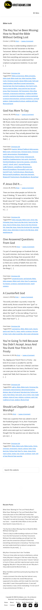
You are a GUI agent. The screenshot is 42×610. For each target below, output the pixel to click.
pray (18, 454)
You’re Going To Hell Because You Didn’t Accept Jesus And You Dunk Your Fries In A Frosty (20, 346)
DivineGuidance (23, 154)
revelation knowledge (17, 96)
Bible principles (30, 76)
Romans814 (21, 169)
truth (10, 334)
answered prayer (17, 279)
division (5, 392)
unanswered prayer (23, 284)
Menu (37, 13)
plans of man (13, 397)
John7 (15, 164)
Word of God (25, 400)
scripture (14, 284)
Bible (34, 279)
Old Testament (24, 91)
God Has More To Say (16, 110)
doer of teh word (14, 392)
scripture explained (31, 96)
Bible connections (18, 76)
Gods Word (17, 83)
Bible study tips (16, 78)
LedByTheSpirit (8, 167)
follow (11, 451)
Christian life (33, 387)
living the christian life (24, 227)
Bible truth (6, 152)
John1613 (33, 162)
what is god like (17, 334)
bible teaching (27, 78)
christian (6, 448)
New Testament (12, 91)
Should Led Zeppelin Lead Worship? (18, 408)
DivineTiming (19, 157)
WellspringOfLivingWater (11, 174)
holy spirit (24, 159)
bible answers (7, 281)
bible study (6, 78)
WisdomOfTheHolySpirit (11, 177)
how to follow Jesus (13, 225)
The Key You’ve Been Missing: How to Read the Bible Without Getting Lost (21, 33)
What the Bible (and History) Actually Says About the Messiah (20, 573)
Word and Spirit (8, 104)
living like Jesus (11, 227)
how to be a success (23, 162)
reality (23, 331)
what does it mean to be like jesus (23, 230)
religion (21, 397)
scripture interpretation (11, 98)
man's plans (7, 454)
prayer (22, 454)
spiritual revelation (26, 98)
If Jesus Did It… (12, 184)
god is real (6, 331)
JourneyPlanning (24, 164)
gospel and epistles (27, 83)
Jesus (18, 331)
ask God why (28, 279)
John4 (11, 164)
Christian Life (15, 73)
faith (30, 448)
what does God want (27, 174)
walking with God (31, 101)
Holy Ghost (11, 395)
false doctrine (25, 392)
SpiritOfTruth (7, 172)
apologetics (16, 329)
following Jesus (8, 222)
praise (14, 454)
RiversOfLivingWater (10, 169)
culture (25, 448)
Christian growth (13, 81)
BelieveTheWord (23, 149)
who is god (26, 334)
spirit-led (29, 169)
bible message (17, 220)
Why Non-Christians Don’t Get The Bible (16, 552)
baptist (14, 149)
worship (19, 456)
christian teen (15, 152)
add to (14, 387)
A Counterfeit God (14, 293)
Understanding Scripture (17, 101)
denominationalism (28, 390)
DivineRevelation (8, 157)
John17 (5, 164)
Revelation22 (27, 167)
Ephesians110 (29, 157)
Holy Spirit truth (31, 86)
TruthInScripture (18, 172)
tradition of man (8, 400)
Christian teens (26, 152)
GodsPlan (6, 159)
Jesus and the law (24, 88)
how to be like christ (21, 222)
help (22, 281)
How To (27, 281)
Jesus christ (32, 451)
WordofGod (34, 177)
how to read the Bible (10, 88)
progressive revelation (17, 93)
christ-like (33, 220)
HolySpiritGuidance (9, 162)
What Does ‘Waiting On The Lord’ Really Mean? (18, 510)
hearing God (7, 86)
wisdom (17, 400)
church (35, 329)
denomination (12, 154)
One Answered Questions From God (18, 241)
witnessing (34, 334)
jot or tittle (27, 395)
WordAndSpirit (25, 177)
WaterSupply (29, 172)
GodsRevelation (15, 159)
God (15, 451)
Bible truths (28, 446)
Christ (35, 446)
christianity (7, 390)
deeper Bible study (25, 81)
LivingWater (18, 167)
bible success (33, 149)
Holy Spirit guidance (18, 86)
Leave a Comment (27, 41)
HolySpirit (32, 159)
